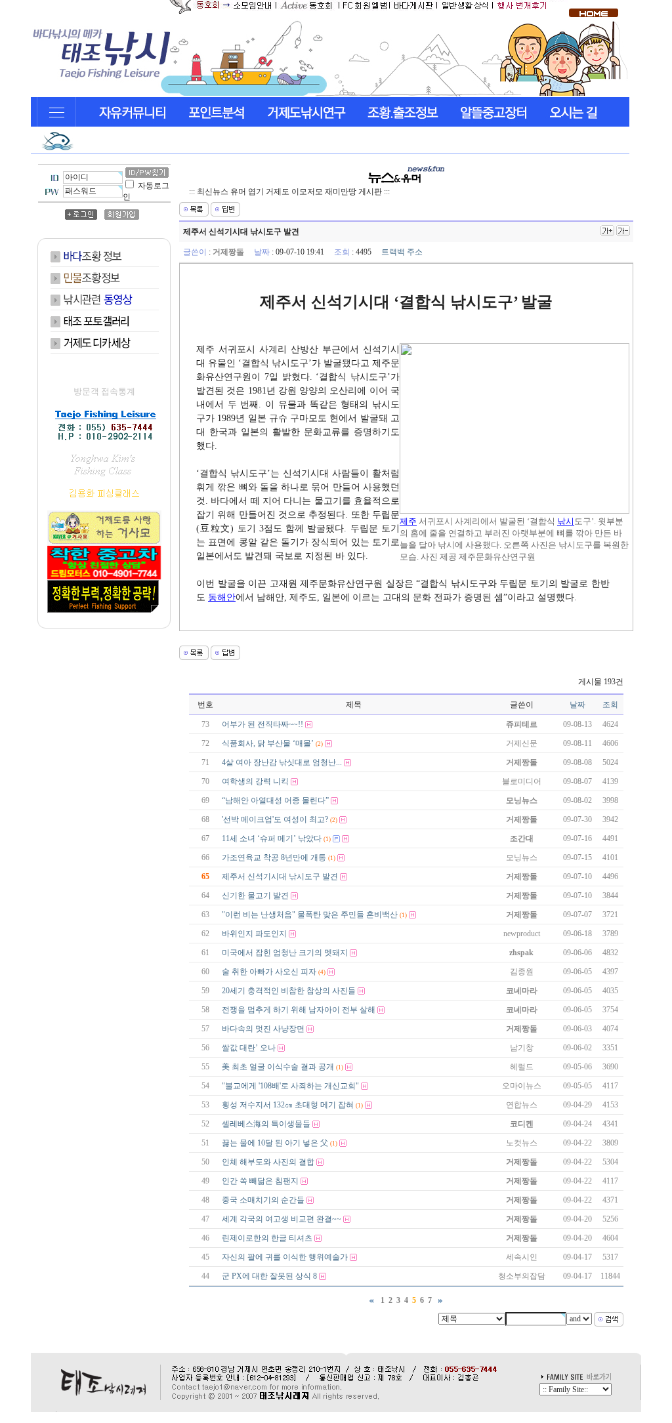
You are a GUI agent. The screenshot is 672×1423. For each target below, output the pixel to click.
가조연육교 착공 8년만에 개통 (274, 857)
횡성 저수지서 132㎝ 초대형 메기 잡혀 (288, 1104)
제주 (408, 521)
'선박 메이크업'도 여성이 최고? (275, 819)
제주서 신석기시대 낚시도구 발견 (280, 876)
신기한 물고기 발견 (255, 895)
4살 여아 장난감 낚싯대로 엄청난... (282, 762)
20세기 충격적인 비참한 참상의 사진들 (289, 990)
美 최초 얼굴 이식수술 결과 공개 (278, 1066)
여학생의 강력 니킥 (255, 781)
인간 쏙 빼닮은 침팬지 (260, 1181)
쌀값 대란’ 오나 (249, 1047)
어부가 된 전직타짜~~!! (262, 724)
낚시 (565, 521)
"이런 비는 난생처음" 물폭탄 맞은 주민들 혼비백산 (310, 914)
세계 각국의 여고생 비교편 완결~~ (281, 1219)
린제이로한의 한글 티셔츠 (267, 1238)
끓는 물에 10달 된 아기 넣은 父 (275, 1142)
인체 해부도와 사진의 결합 (268, 1161)
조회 (610, 704)
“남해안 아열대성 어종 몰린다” (275, 800)
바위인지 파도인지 (254, 933)
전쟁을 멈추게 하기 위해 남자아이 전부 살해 (298, 1009)
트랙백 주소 (402, 252)
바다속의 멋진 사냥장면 (263, 1028)
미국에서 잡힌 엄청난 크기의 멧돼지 (285, 952)
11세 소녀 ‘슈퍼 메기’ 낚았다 (272, 838)
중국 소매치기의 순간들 (263, 1200)
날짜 (577, 704)
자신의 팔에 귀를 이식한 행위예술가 (285, 1257)
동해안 (222, 597)
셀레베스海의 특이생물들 (266, 1123)
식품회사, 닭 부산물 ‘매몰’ (268, 743)
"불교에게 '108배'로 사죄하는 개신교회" (290, 1085)
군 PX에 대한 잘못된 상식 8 (269, 1276)
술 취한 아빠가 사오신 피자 (269, 971)
